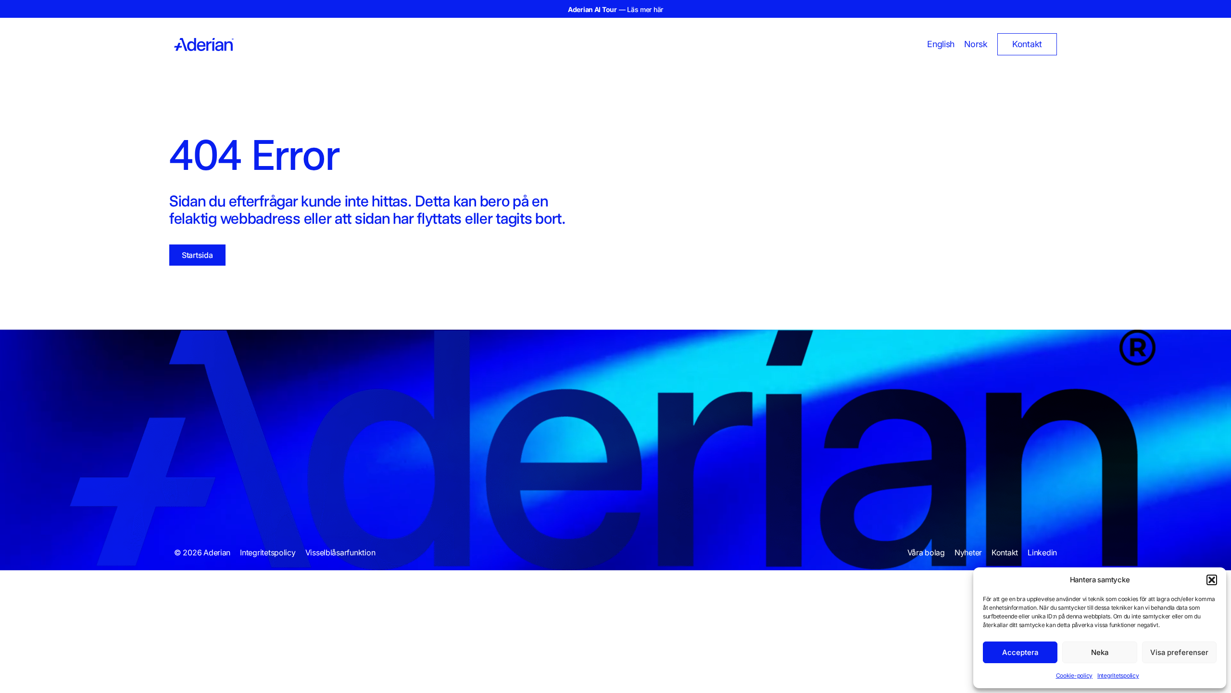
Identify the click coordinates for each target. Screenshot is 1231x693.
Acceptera (1020, 652)
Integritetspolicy (1118, 675)
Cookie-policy (1074, 675)
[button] (1212, 580)
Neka (1099, 652)
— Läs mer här (615, 9)
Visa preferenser (1179, 652)
